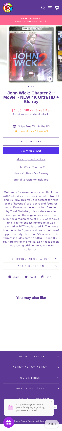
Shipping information (31, 259)
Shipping (18, 114)
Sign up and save (30, 388)
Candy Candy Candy (30, 367)
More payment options (31, 159)
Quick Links (30, 377)
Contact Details (30, 356)
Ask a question (31, 266)
